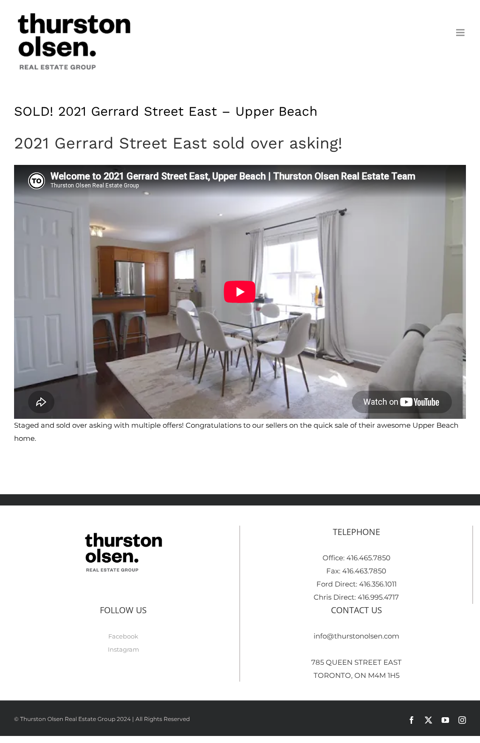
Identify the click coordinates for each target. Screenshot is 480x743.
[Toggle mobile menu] (461, 32)
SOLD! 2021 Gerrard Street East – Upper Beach (165, 111)
